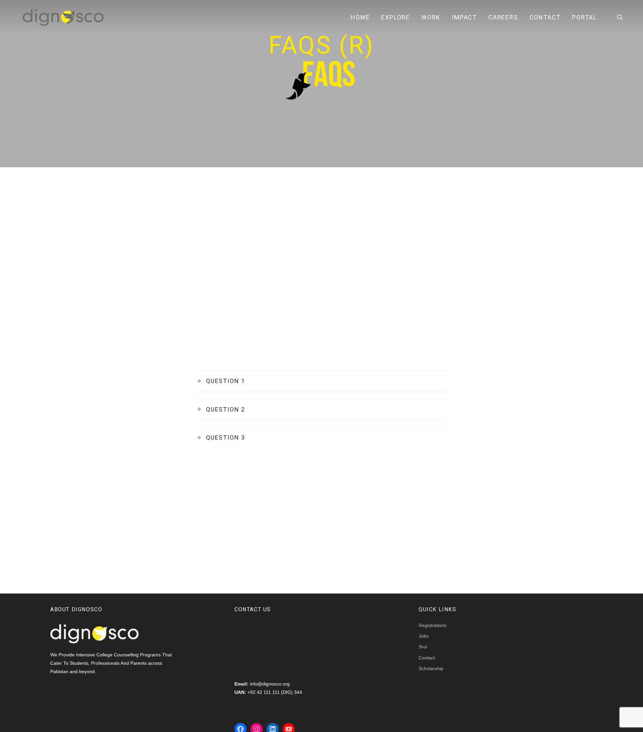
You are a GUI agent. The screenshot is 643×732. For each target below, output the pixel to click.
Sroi (423, 646)
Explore (395, 17)
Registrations (432, 625)
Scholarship (431, 668)
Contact (545, 17)
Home (360, 17)
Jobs (424, 636)
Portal (584, 17)
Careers (503, 17)
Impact (464, 17)
